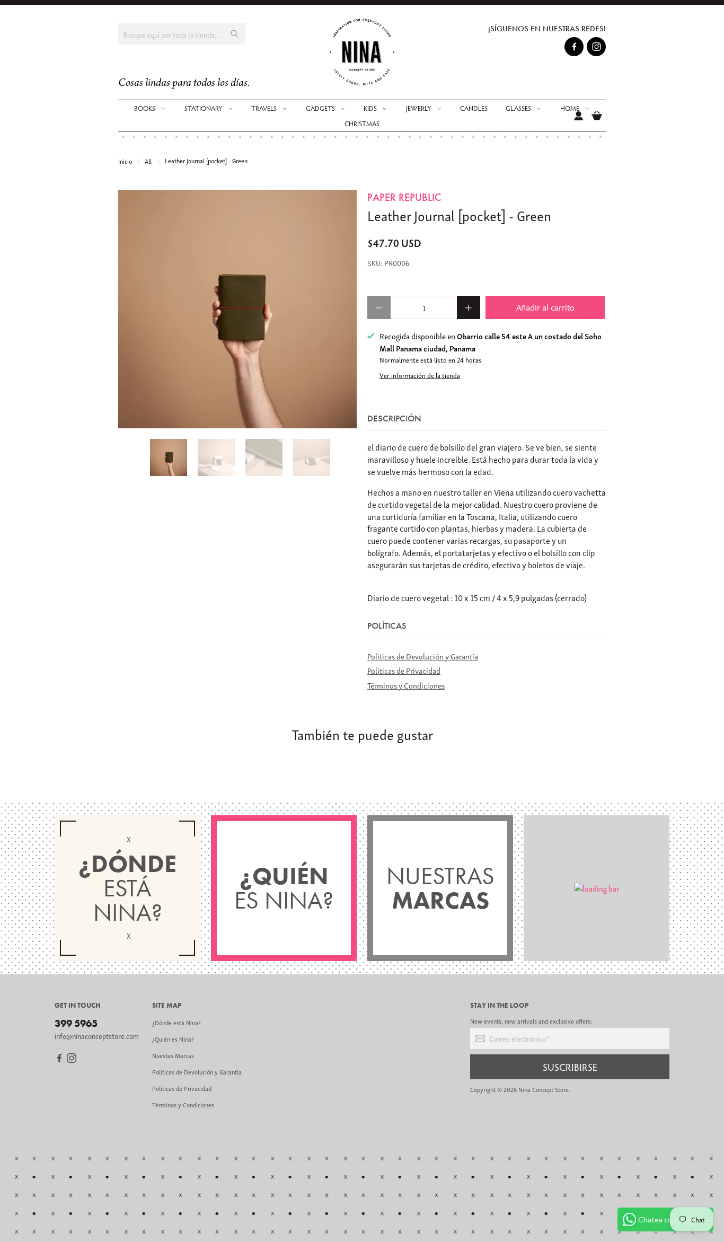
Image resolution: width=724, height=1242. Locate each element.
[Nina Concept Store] (362, 52)
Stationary (203, 108)
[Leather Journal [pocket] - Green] (237, 309)
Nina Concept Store (543, 1089)
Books (144, 108)
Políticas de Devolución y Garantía (422, 655)
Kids (370, 108)
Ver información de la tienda (419, 375)
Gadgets (320, 108)
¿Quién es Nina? (173, 1039)
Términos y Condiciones (406, 685)
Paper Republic (404, 197)
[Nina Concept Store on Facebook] (574, 48)
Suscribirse (570, 1066)
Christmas (362, 123)
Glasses (518, 108)
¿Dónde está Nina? (176, 1022)
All (148, 160)
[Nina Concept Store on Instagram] (596, 48)
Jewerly (418, 108)
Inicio (125, 160)
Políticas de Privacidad (403, 670)
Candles (474, 108)
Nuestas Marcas (173, 1055)
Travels (264, 108)
